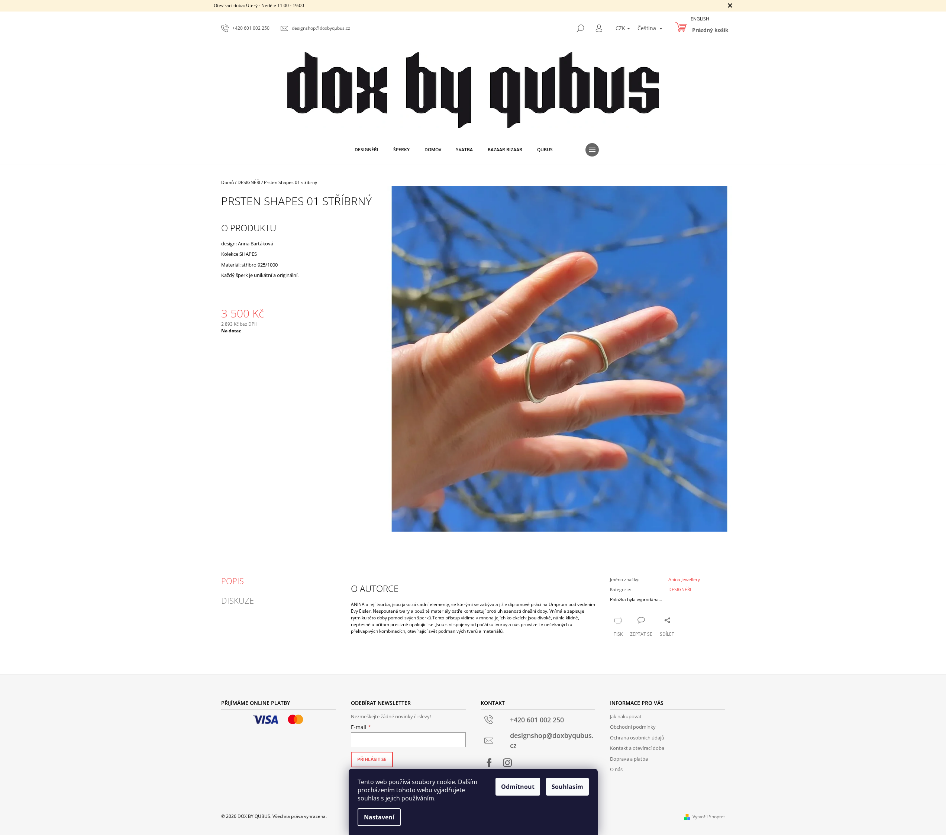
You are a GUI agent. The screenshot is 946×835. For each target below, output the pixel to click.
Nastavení (379, 817)
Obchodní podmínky (633, 726)
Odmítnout (518, 787)
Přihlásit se (372, 759)
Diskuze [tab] (237, 600)
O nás (616, 769)
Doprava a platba (629, 758)
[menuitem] (366, 150)
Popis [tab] (232, 580)
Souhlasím (567, 787)
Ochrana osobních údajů (637, 737)
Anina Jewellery (684, 579)
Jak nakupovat (626, 716)
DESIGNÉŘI (679, 589)
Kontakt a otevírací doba (637, 748)
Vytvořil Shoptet (708, 816)
